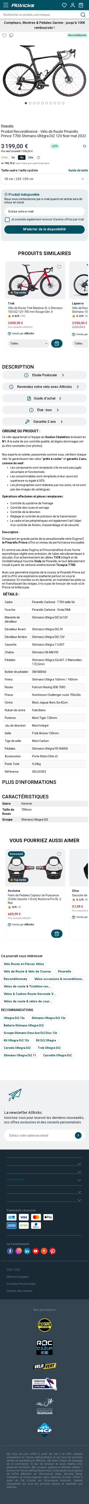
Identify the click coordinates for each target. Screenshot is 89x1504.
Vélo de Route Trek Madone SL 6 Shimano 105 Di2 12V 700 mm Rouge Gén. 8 (35, 309)
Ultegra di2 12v (14, 1018)
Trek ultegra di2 (49, 1048)
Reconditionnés (15, 979)
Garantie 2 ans (44, 421)
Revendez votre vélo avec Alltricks (44, 387)
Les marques (16, 1179)
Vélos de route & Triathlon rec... (27, 986)
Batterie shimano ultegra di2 (24, 1025)
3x (13, 157)
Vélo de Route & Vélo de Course (27, 971)
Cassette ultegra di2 (57, 1055)
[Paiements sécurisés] (30, 1221)
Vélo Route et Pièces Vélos (24, 964)
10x (30, 157)
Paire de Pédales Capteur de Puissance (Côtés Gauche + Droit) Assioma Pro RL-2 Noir (34, 899)
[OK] (78, 1135)
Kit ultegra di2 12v (16, 1040)
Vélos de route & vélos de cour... (28, 1001)
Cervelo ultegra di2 (17, 1048)
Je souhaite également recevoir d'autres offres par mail (47, 219)
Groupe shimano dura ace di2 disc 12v (30, 1033)
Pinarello (7, 126)
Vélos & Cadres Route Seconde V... (30, 994)
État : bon (44, 410)
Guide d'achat (44, 398)
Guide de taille (78, 170)
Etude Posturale (44, 375)
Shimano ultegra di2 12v (48, 1018)
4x (21, 157)
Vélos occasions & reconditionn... (59, 979)
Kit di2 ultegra (46, 1040)
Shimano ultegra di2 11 (20, 1055)
